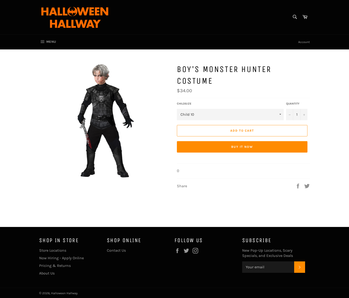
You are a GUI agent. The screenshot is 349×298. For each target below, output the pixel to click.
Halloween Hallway (64, 293)
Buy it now (242, 147)
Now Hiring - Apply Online (61, 258)
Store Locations (52, 250)
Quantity (292, 103)
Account (304, 42)
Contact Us (116, 250)
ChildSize (184, 103)
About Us (47, 273)
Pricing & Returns (55, 265)
